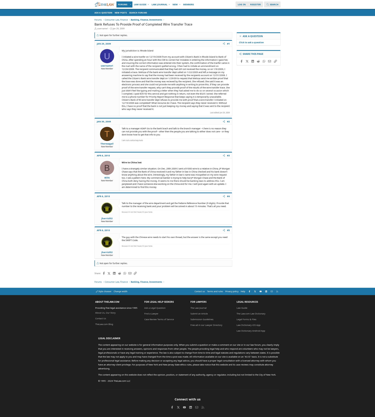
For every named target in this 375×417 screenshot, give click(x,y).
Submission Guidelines (201, 319)
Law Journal (159, 4)
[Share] (224, 44)
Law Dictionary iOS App (248, 325)
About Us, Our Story (105, 312)
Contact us (200, 291)
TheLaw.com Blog (104, 324)
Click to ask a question (251, 42)
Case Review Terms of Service (159, 319)
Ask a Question (103, 12)
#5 (228, 230)
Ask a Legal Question (155, 307)
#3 (228, 155)
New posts (121, 12)
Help (243, 291)
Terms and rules (215, 291)
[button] (131, 4)
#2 (228, 121)
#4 (228, 196)
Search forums (138, 12)
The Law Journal (198, 307)
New (175, 4)
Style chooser (104, 291)
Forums (122, 4)
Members (188, 4)
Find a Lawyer (151, 313)
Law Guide (140, 4)
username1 (102, 28)
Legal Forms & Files (246, 319)
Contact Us (100, 318)
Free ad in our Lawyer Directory (206, 325)
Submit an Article (199, 313)
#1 (228, 43)
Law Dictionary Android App (251, 330)
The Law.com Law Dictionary (251, 313)
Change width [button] (120, 291)
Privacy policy (231, 291)
